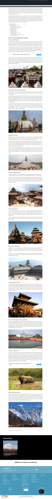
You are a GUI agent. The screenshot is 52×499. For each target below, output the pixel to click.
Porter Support (33, 480)
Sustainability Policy (33, 477)
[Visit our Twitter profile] (42, 469)
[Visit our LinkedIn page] (46, 469)
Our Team (14, 477)
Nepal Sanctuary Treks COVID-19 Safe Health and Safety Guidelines (26, 485)
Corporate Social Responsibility (35, 479)
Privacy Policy (5, 484)
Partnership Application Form (6, 480)
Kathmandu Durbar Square (14, 29)
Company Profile (15, 476)
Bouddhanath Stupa (13, 28)
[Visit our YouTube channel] (48, 469)
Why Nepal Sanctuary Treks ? (16, 479)
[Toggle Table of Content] (24, 24)
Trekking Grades (24, 478)
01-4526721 (34, 0)
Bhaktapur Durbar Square (14, 31)
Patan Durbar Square (13, 30)
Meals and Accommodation (25, 477)
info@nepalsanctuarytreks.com (41, 0)
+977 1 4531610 (31, 0)
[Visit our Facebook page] (41, 469)
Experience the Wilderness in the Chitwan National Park (18, 34)
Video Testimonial (5, 479)
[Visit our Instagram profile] (44, 469)
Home (4, 476)
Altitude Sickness (24, 476)
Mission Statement (33, 476)
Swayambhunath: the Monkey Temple (15, 27)
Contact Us (39, 54)
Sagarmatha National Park (14, 35)
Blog (3, 477)
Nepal (41, 476)
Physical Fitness (24, 480)
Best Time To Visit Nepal (25, 479)
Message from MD (15, 478)
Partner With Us (47, 0)
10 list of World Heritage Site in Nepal (14, 25)
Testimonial (4, 478)
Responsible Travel (33, 478)
